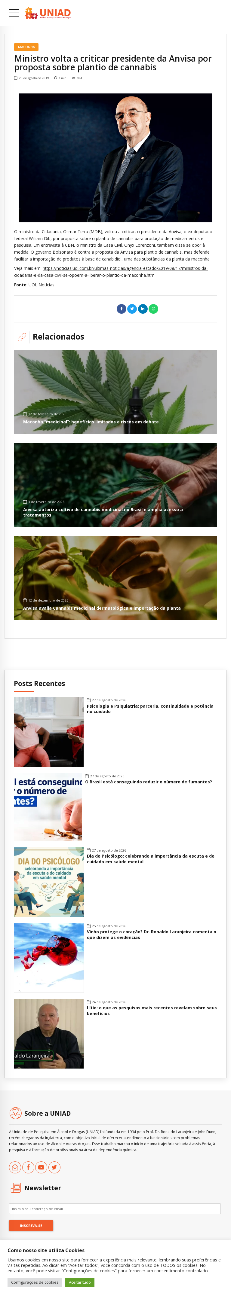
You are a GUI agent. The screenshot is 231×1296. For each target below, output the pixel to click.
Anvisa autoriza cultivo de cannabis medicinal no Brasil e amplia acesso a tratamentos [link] (103, 512)
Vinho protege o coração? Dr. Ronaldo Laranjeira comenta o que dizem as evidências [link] (151, 934)
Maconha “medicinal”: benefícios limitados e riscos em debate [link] (91, 422)
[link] (48, 13)
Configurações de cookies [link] (35, 1282)
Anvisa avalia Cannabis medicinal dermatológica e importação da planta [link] (102, 608)
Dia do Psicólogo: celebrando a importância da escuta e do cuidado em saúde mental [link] (150, 859)
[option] (115, 157)
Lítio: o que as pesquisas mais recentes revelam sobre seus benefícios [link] (152, 1010)
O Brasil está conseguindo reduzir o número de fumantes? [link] (148, 782)
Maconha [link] (26, 46)
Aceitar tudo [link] (80, 1282)
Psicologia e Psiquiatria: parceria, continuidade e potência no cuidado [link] (150, 709)
